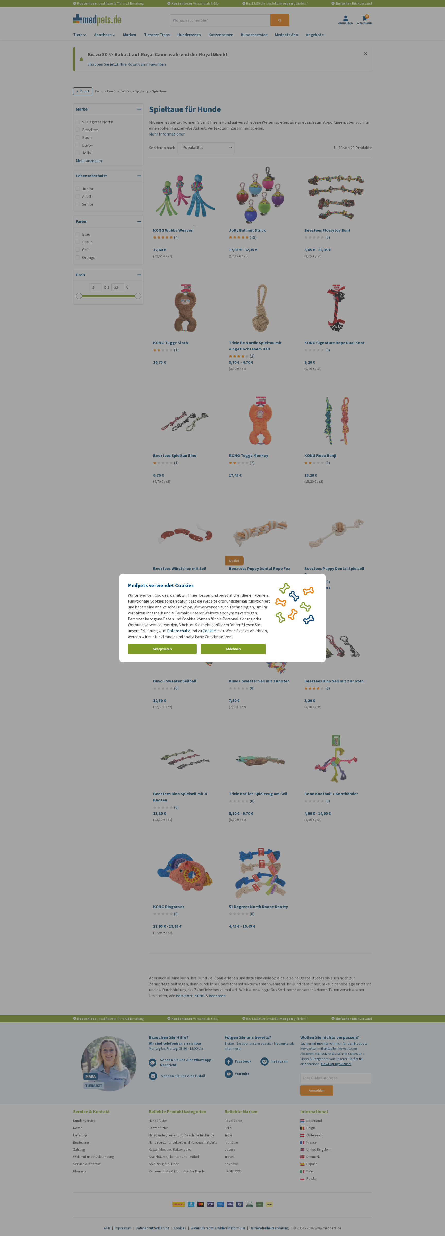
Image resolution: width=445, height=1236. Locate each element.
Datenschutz (178, 630)
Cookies (210, 630)
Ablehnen (233, 649)
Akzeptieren (162, 649)
